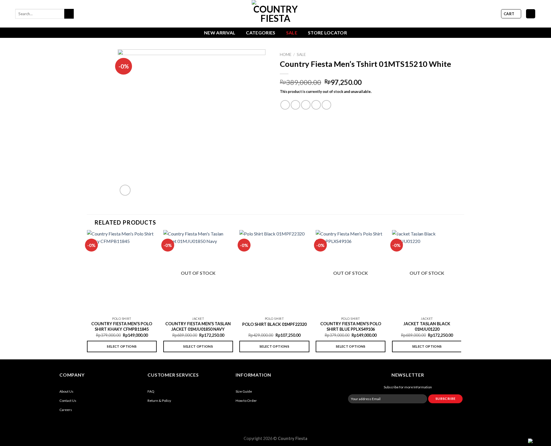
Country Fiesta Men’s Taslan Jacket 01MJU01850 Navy (198, 326)
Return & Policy (159, 400)
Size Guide (244, 391)
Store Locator (327, 32)
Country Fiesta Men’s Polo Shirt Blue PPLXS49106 (350, 326)
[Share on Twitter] (295, 105)
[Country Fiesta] (275, 14)
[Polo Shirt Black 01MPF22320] (274, 271)
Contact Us (67, 400)
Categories (260, 32)
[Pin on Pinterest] (316, 105)
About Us (66, 391)
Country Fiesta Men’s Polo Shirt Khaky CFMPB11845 (121, 326)
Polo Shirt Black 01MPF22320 (274, 324)
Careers (65, 410)
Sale (291, 32)
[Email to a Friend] (306, 105)
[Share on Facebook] (285, 105)
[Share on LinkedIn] (326, 105)
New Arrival (220, 32)
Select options (122, 346)
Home (285, 54)
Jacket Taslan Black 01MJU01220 (426, 326)
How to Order (246, 400)
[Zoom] (125, 190)
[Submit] (69, 14)
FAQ (151, 391)
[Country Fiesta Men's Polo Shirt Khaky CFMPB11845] (122, 271)
